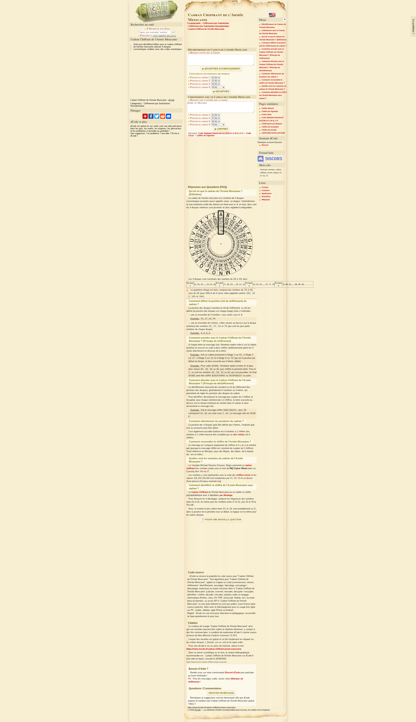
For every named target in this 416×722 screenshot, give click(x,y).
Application (267, 193)
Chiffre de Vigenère (206, 135)
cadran (278, 170)
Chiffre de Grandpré (270, 127)
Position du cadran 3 (200, 84)
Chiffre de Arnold (269, 130)
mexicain (263, 170)
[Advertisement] (221, 545)
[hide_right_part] (285, 20)
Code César (267, 114)
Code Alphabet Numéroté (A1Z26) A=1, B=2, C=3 (220, 133)
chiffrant (263, 173)
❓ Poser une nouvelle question (221, 520)
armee (269, 173)
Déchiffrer (222, 91)
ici (205, 471)
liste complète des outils (164, 36)
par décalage (226, 495)
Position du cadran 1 (200, 77)
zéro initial (238, 434)
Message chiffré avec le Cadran (205, 53)
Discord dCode (232, 672)
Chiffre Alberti (268, 108)
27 (261, 176)
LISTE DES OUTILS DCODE (273, 133)
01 (280, 173)
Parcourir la (158, 36)
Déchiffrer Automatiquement (222, 69)
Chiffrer (222, 129)
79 (267, 176)
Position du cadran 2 (200, 81)
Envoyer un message (221, 693)
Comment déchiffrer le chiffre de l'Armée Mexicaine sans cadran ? (273, 95)
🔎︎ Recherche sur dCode (158, 29)
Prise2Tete (266, 196)
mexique (271, 170)
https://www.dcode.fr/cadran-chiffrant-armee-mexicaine (213, 649)
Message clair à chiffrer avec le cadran (209, 100)
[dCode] (156, 11)
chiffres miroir (243, 475)
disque (276, 173)
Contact (265, 187)
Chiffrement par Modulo (272, 124)
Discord (265, 145)
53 (264, 176)
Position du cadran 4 (200, 87)
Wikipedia (266, 200)
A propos (266, 190)
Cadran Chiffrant (199, 492)
